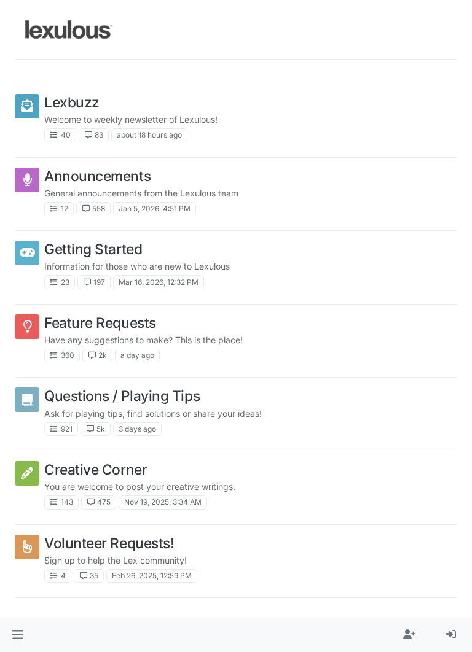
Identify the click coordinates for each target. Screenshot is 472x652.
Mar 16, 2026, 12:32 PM (159, 282)
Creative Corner (95, 469)
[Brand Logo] (69, 29)
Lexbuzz (72, 102)
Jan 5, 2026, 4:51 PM (155, 208)
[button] (17, 635)
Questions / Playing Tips (122, 395)
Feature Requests (100, 322)
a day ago (137, 355)
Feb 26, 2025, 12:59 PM (152, 575)
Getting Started (93, 249)
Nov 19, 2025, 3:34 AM (163, 501)
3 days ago (137, 428)
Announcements (97, 176)
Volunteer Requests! (109, 543)
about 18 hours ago (149, 134)
